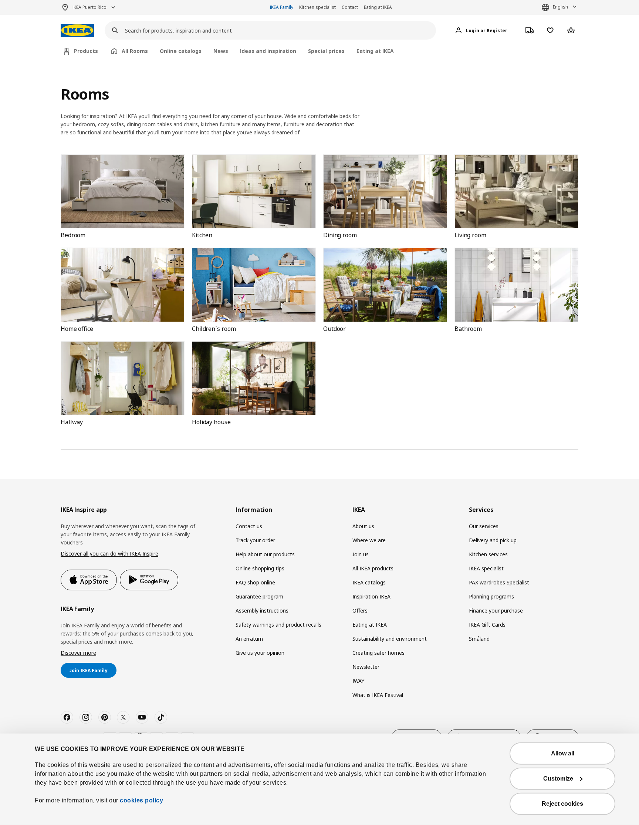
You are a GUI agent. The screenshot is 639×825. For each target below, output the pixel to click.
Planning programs (491, 596)
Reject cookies (562, 804)
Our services (483, 526)
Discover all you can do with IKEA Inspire (109, 553)
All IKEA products (372, 568)
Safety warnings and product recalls (278, 624)
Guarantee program (259, 596)
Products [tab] (86, 50)
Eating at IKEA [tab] (375, 50)
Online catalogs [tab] (181, 50)
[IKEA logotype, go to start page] (77, 30)
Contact (350, 7)
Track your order (255, 540)
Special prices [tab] (326, 50)
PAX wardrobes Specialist (499, 582)
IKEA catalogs (369, 582)
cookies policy (141, 800)
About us (363, 526)
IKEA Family (281, 7)
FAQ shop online (255, 582)
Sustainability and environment (389, 638)
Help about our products (265, 554)
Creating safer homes (378, 652)
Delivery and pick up (493, 540)
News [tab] (220, 50)
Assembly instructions (262, 610)
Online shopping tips (260, 568)
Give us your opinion (260, 652)
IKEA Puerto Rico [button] (89, 7)
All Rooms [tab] (135, 50)
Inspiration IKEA (371, 596)
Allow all (562, 753)
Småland (479, 638)
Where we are (369, 540)
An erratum (249, 638)
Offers (360, 610)
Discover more (78, 652)
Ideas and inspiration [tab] (268, 50)
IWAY (358, 680)
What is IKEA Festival (377, 694)
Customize (558, 778)
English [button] (560, 7)
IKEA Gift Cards (487, 624)
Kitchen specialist (317, 7)
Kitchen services (488, 554)
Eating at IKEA (378, 7)
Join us (360, 554)
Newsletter (365, 666)
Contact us (249, 526)
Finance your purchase (496, 610)
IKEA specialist (486, 568)
